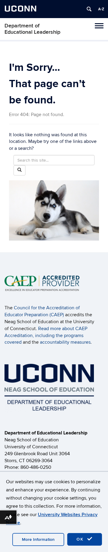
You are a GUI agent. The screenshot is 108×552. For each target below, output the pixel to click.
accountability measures (65, 342)
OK (81, 539)
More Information (38, 539)
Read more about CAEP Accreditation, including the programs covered (45, 335)
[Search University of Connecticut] (89, 9)
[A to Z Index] (101, 9)
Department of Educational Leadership (32, 29)
